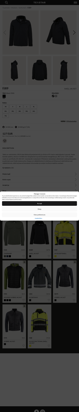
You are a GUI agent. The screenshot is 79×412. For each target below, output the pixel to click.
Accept (39, 203)
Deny (39, 209)
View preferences (39, 215)
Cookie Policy (38, 218)
